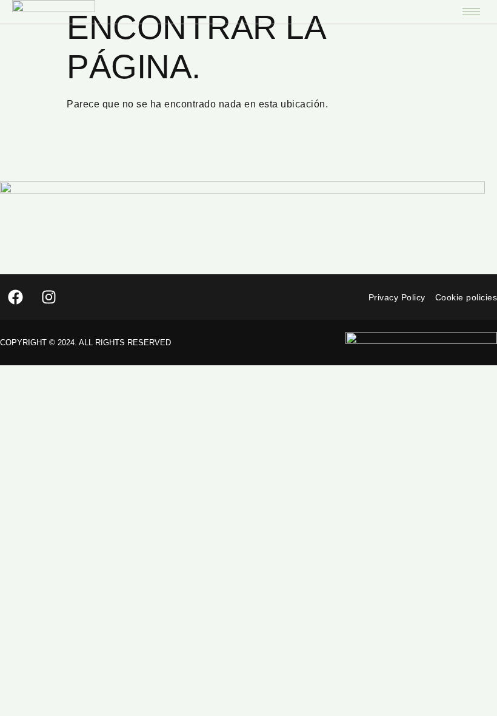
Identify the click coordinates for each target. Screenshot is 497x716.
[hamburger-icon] (471, 12)
